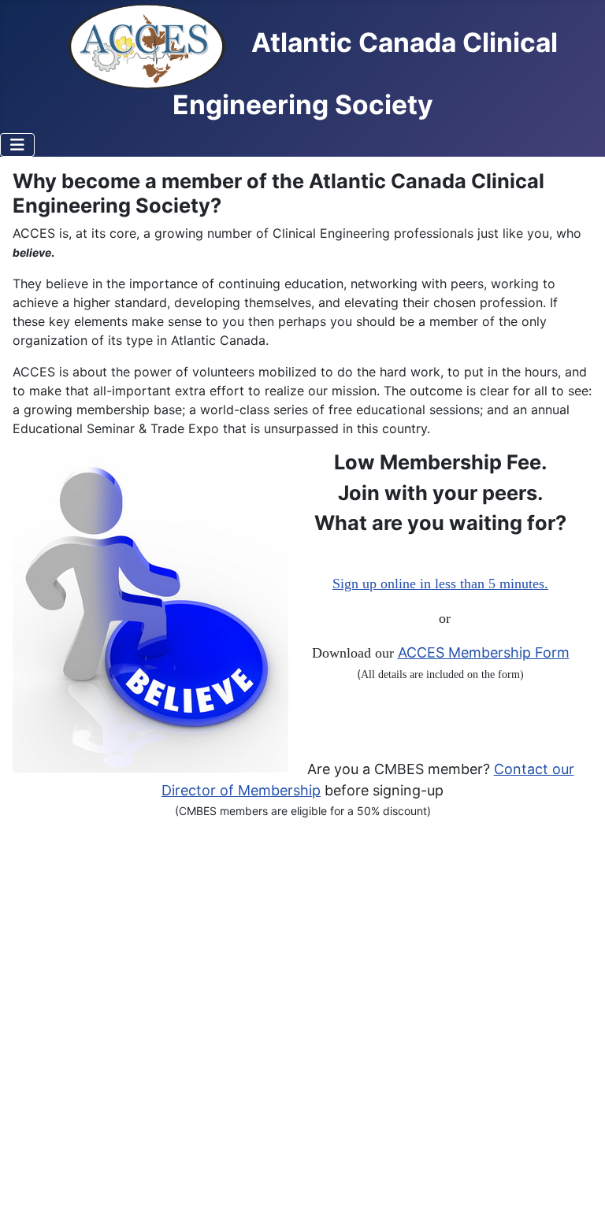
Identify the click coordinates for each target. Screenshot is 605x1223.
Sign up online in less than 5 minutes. (440, 583)
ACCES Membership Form (484, 652)
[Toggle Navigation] (17, 145)
